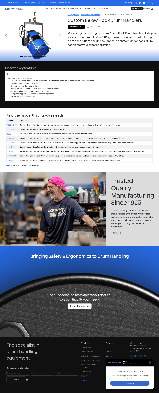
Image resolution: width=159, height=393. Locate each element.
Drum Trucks (86, 376)
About (108, 352)
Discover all (85, 380)
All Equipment (73, 15)
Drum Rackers (86, 372)
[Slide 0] (21, 56)
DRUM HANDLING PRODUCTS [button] (56, 9)
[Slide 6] (44, 56)
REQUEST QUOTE (137, 8)
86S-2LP (10, 143)
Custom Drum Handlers (90, 15)
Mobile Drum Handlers (90, 356)
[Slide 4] (37, 56)
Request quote (75, 27)
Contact (116, 233)
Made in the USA (14, 3)
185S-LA (10, 129)
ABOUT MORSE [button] (88, 9)
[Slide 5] (41, 56)
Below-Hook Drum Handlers (88, 366)
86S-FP (10, 151)
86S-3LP (10, 147)
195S (9, 134)
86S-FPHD (11, 156)
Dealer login (129, 3)
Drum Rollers (86, 347)
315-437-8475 (140, 356)
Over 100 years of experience (35, 3)
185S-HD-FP (12, 125)
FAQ (98, 9)
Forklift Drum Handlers (90, 360)
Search (147, 8)
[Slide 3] (33, 56)
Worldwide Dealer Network (60, 3)
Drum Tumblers (87, 352)
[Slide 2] (29, 56)
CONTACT (105, 9)
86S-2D (10, 138)
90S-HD (10, 160)
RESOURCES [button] (75, 9)
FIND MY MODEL (96, 27)
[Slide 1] (25, 56)
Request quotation (79, 306)
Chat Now (130, 383)
